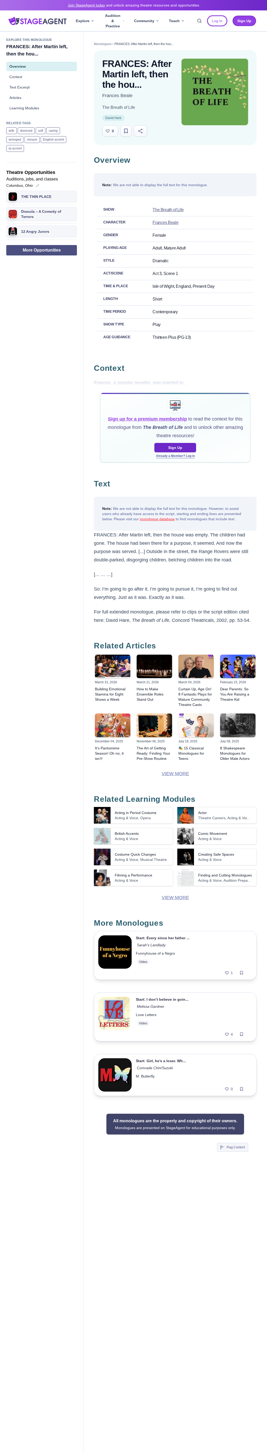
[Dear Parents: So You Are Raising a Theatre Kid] (238, 666)
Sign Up (175, 448)
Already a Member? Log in (175, 456)
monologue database (157, 519)
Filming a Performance (133, 875)
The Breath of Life (118, 107)
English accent (53, 139)
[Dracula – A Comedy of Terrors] (13, 214)
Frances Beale (117, 95)
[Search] (199, 21)
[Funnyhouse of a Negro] (115, 955)
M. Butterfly (145, 1076)
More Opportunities (42, 250)
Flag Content (236, 1147)
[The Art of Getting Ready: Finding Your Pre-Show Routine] (154, 725)
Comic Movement (212, 833)
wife (11, 131)
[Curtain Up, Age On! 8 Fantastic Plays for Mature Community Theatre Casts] (196, 666)
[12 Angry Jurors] (13, 231)
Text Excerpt (19, 87)
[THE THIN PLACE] (13, 196)
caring (53, 131)
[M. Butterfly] (115, 1075)
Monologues (103, 44)
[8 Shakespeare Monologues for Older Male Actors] (238, 725)
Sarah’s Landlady (151, 945)
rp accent (15, 148)
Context (15, 77)
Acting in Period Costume (135, 813)
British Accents (127, 833)
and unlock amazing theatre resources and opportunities (133, 5)
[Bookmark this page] (126, 131)
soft (40, 131)
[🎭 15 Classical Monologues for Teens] (196, 725)
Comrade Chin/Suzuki (155, 1068)
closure (32, 139)
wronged (15, 139)
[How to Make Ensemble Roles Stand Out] (154, 666)
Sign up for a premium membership (147, 419)
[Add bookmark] (241, 973)
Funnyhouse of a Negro (155, 953)
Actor (202, 813)
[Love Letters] (115, 1017)
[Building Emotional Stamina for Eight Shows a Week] (112, 666)
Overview (17, 66)
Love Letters (146, 1015)
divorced (26, 131)
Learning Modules (24, 108)
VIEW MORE (175, 773)
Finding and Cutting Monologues (225, 875)
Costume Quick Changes (135, 854)
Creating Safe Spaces (216, 854)
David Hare (113, 118)
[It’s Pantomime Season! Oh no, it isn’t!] (112, 725)
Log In (217, 21)
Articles (15, 98)
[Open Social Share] (140, 131)
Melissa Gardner (150, 1006)
